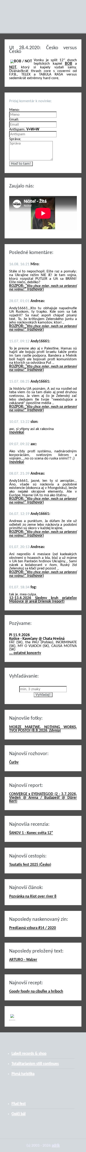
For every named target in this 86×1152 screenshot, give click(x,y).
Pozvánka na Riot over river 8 (32, 896)
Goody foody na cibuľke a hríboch (36, 991)
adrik (56, 1145)
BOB (68, 64)
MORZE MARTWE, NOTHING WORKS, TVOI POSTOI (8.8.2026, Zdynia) (43, 729)
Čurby (14, 762)
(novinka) (16, 432)
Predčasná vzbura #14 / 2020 (32, 928)
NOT (12, 67)
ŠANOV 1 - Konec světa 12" (31, 833)
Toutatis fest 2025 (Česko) (30, 865)
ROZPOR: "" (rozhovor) (43, 288)
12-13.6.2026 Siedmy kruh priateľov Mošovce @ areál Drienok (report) (43, 600)
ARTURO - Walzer (23, 960)
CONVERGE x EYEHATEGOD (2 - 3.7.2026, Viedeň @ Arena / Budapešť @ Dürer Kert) (43, 797)
